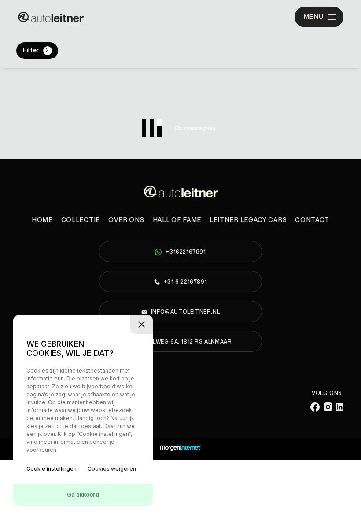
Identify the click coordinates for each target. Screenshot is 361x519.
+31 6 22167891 (185, 282)
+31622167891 (186, 252)
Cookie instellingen (51, 468)
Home (42, 220)
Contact (312, 220)
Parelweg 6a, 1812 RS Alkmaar (185, 341)
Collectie (80, 220)
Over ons (126, 220)
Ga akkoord (83, 494)
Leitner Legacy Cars (248, 220)
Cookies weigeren (112, 468)
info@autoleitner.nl (185, 311)
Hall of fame (177, 220)
